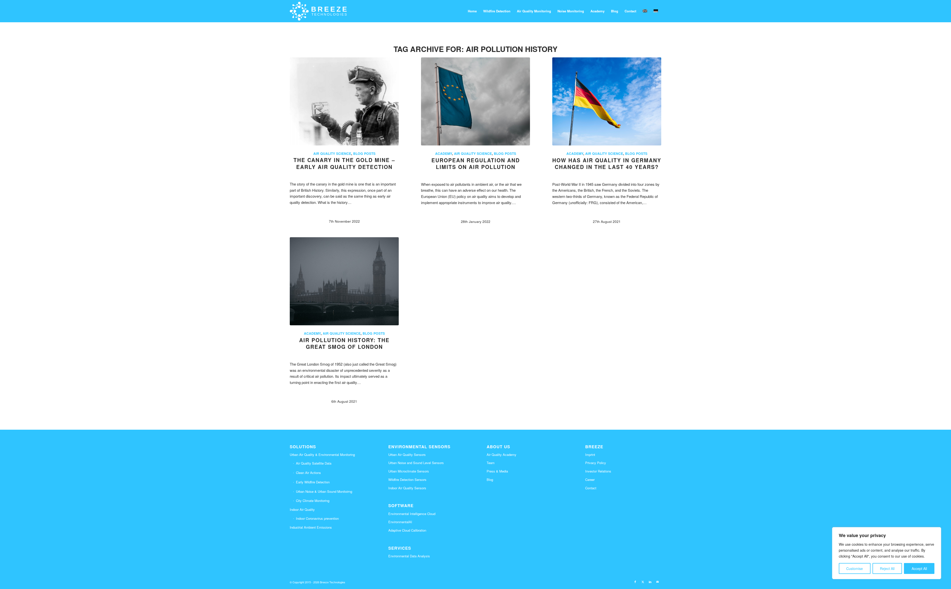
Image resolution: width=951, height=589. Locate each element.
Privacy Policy (595, 462)
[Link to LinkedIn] (650, 581)
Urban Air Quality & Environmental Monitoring (322, 454)
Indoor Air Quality (302, 509)
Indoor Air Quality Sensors (407, 488)
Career (590, 479)
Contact (590, 488)
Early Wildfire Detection (313, 482)
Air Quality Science (332, 153)
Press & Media (497, 471)
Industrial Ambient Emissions (311, 527)
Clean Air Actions (308, 472)
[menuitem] (472, 11)
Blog (490, 479)
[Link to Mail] (657, 581)
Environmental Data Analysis (409, 556)
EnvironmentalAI (400, 521)
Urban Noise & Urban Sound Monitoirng (324, 491)
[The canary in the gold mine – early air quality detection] (344, 101)
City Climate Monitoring (312, 500)
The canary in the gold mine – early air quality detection (344, 163)
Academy (443, 153)
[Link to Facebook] (635, 581)
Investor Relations (598, 471)
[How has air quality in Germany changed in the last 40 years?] (606, 101)
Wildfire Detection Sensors (407, 479)
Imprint (590, 454)
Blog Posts (364, 153)
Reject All (887, 568)
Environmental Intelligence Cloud (411, 513)
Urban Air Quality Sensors (407, 454)
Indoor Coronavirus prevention (317, 518)
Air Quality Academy (501, 454)
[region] (886, 553)
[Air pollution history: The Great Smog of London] (344, 281)
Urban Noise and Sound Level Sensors (416, 462)
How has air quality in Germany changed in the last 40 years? (606, 163)
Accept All (919, 568)
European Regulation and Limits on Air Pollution (475, 163)
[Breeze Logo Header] (318, 11)
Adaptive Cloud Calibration (407, 530)
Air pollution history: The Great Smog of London (344, 343)
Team (491, 462)
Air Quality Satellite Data (313, 463)
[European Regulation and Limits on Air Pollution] (475, 101)
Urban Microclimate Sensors (408, 471)
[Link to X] (642, 581)
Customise (854, 568)
